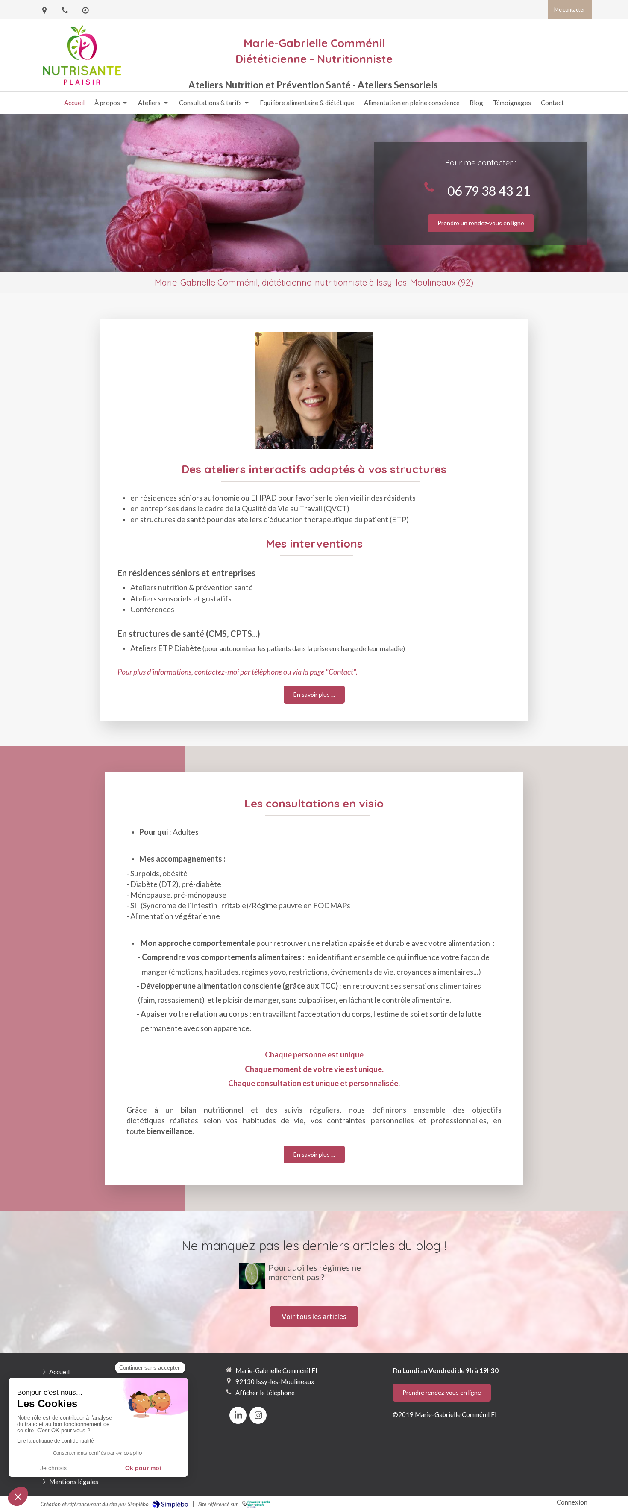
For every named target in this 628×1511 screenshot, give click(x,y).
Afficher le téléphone (265, 1392)
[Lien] (313, 390)
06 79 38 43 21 (488, 190)
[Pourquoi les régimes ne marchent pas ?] (252, 1276)
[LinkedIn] (238, 1415)
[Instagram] (258, 1415)
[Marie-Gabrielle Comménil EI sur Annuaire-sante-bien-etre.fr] (256, 1504)
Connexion (572, 1502)
